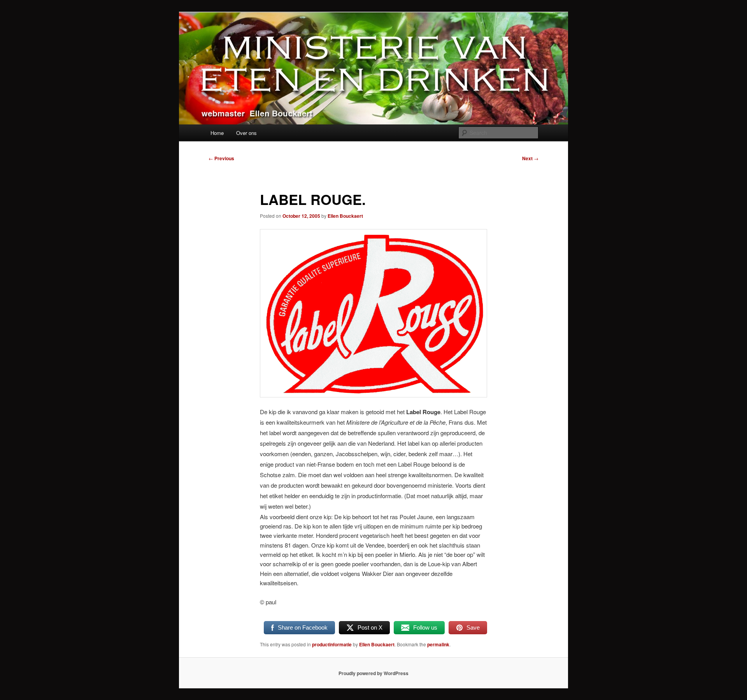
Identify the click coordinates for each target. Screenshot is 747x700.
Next (530, 158)
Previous (221, 158)
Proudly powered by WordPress (373, 673)
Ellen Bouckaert (345, 215)
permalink (438, 644)
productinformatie (332, 644)
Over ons (246, 132)
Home (217, 132)
